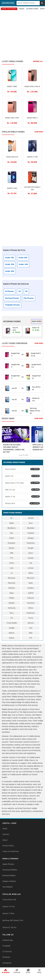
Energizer (11, 543)
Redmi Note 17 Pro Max (22, 483)
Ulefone (31, 623)
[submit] (42, 3)
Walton (11, 633)
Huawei (31, 558)
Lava (11, 568)
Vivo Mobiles (7, 887)
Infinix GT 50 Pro (9, 927)
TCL (11, 618)
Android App (7, 940)
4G (19, 291)
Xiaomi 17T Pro (8, 906)
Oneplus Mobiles (9, 881)
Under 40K (23, 264)
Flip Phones (29, 298)
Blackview (30, 528)
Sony (12, 613)
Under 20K (22, 257)
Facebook (6, 946)
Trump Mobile (11, 623)
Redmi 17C (22, 476)
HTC (11, 558)
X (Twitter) (7, 951)
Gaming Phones (12, 298)
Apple (11, 523)
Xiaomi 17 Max (8, 913)
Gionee (11, 548)
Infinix (11, 563)
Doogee (31, 538)
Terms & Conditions (10, 851)
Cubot (11, 538)
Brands (21, 9)
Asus (31, 523)
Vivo (30, 628)
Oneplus (31, 588)
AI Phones (9, 291)
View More (38, 132)
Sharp (30, 608)
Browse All (38, 61)
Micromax (11, 578)
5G (26, 291)
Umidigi (11, 628)
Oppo (12, 593)
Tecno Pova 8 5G (9, 899)
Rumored (30, 603)
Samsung (11, 608)
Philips (11, 598)
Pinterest (6, 957)
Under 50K (9, 271)
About (5, 840)
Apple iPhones (8, 864)
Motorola (11, 583)
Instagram (6, 963)
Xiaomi (11, 638)
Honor (30, 553)
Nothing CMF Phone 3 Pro (12, 920)
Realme (11, 603)
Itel (31, 563)
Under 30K (9, 264)
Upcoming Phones (32, 9)
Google (30, 548)
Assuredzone (8, 3)
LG (11, 573)
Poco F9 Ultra (22, 469)
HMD (11, 553)
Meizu (30, 573)
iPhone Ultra (22, 503)
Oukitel (30, 593)
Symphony (31, 613)
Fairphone (31, 543)
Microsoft (30, 578)
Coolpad (31, 533)
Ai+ (11, 518)
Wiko (30, 633)
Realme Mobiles (9, 875)
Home (4, 828)
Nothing (11, 588)
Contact (5, 834)
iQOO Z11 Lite (22, 489)
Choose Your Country (9, 9)
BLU (11, 533)
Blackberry (12, 528)
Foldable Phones (12, 305)
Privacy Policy (8, 845)
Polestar (30, 598)
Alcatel (30, 518)
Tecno (30, 618)
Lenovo (31, 568)
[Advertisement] (22, 35)
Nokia (31, 583)
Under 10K (9, 257)
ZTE (30, 638)
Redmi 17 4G (22, 496)
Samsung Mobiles (9, 869)
